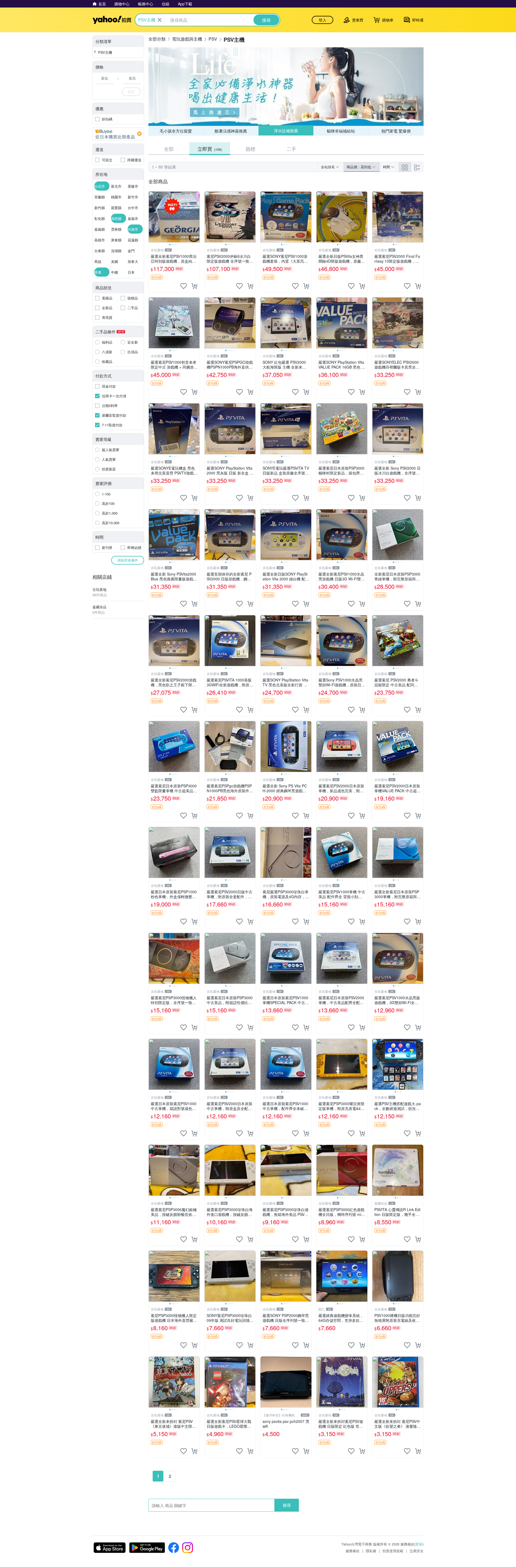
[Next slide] (196, 217)
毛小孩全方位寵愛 (176, 131)
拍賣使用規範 (392, 1550)
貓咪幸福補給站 (341, 130)
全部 (169, 148)
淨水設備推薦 (286, 131)
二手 (291, 148)
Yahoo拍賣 (111, 19)
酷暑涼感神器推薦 (231, 131)
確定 (131, 91)
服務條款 (353, 1550)
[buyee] (118, 133)
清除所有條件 (127, 560)
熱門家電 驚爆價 (396, 131)
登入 (322, 20)
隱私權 (371, 1550)
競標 (250, 148)
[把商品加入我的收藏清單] (183, 286)
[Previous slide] (152, 217)
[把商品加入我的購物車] (194, 286)
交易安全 (417, 1550)
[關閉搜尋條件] (159, 20)
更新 (418, 1544)
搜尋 (287, 1505)
